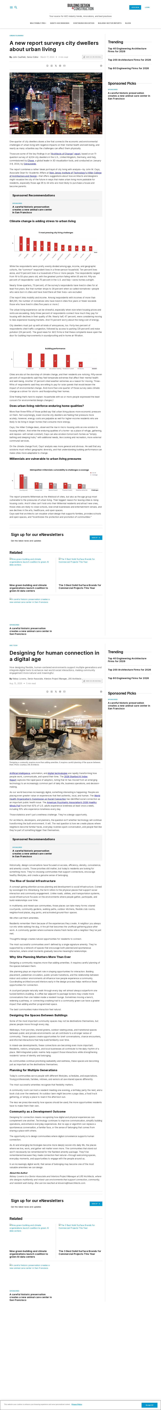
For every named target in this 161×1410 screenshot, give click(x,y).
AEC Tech (13, 645)
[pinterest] (60, 66)
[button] (11, 7)
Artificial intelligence (20, 773)
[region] (80, 1405)
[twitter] (56, 66)
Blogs (128, 23)
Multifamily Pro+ (38, 23)
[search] (16, 7)
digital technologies (57, 773)
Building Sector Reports (110, 23)
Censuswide (30, 164)
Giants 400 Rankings (59, 23)
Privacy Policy (77, 1404)
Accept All (149, 1405)
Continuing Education (83, 23)
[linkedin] (51, 66)
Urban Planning (16, 35)
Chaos (31, 160)
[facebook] (47, 66)
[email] (64, 66)
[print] (101, 66)
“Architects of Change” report (65, 153)
